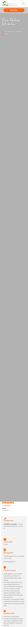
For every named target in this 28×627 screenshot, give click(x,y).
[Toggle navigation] (23, 3)
